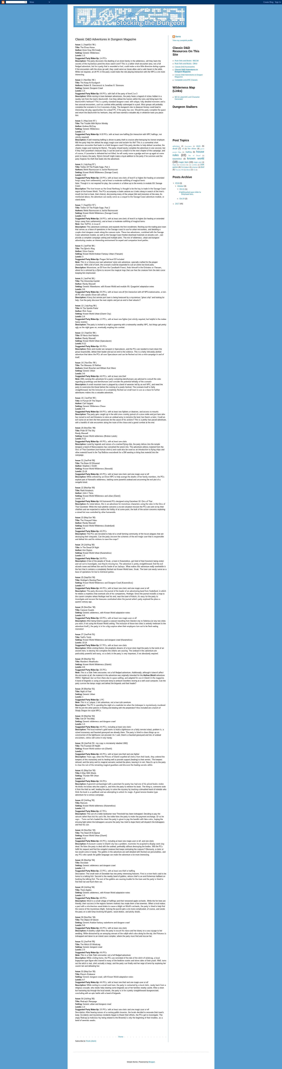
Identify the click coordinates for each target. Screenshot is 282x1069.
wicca (188, 170)
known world (195, 158)
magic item (183, 162)
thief (202, 167)
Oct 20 (182, 199)
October (180, 186)
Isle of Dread (194, 155)
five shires (192, 149)
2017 (177, 204)
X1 (194, 170)
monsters (182, 165)
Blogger (152, 1062)
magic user (198, 162)
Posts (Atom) (91, 1041)
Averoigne (188, 146)
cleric (198, 146)
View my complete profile (183, 40)
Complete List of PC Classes (186, 80)
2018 (177, 183)
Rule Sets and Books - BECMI (187, 61)
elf (183, 149)
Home (120, 1037)
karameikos (177, 159)
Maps (174, 165)
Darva (178, 37)
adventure (176, 146)
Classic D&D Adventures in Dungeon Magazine (186, 71)
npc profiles (193, 165)
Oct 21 (182, 189)
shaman (195, 167)
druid (175, 148)
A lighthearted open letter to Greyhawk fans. (190, 193)
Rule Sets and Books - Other (186, 64)
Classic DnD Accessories (185, 67)
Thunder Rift (179, 170)
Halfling (189, 152)
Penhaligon (185, 167)
